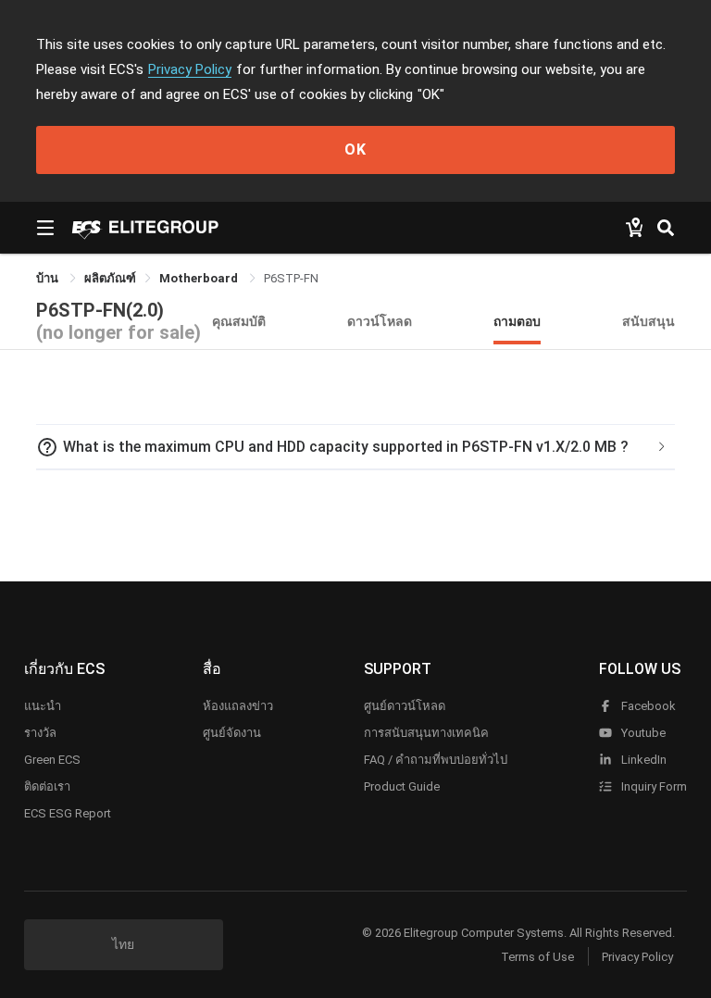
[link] (110, 278)
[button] (355, 447)
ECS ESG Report (67, 813)
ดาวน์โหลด (379, 321)
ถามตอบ (517, 321)
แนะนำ (42, 706)
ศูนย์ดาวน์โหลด (404, 706)
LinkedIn (642, 760)
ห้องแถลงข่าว (238, 706)
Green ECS (52, 760)
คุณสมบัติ (239, 321)
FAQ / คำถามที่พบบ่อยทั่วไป (435, 760)
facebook (647, 706)
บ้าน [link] (48, 278)
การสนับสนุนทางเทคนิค (426, 733)
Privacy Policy (189, 69)
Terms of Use (537, 957)
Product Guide (402, 786)
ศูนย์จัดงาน (232, 733)
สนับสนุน (648, 321)
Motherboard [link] (200, 278)
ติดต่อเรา (47, 786)
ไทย (123, 944)
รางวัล (40, 733)
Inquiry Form (652, 786)
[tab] (355, 447)
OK (355, 149)
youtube (642, 733)
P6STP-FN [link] (291, 278)
